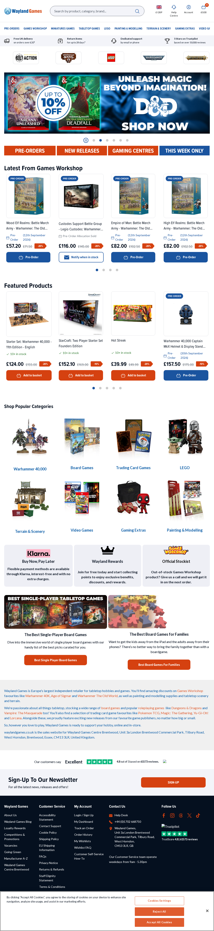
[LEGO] (185, 437)
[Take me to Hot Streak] (133, 313)
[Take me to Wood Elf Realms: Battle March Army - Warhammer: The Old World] (28, 196)
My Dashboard (83, 821)
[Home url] (23, 11)
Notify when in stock (84, 257)
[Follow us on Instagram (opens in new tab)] (172, 815)
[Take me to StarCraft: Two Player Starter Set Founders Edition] (81, 313)
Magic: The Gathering (176, 713)
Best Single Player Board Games (55, 660)
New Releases (82, 150)
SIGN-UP (173, 782)
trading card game (103, 713)
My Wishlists (82, 841)
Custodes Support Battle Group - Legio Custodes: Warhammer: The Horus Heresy (80, 226)
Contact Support (50, 826)
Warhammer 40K (37, 696)
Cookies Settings (159, 900)
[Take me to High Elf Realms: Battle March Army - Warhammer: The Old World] (186, 196)
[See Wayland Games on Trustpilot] (99, 761)
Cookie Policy (48, 832)
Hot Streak (118, 340)
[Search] (137, 11)
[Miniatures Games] (82, 499)
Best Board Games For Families (159, 664)
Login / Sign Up (84, 815)
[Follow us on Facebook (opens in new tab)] (164, 815)
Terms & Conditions (52, 886)
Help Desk (121, 815)
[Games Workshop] (30, 437)
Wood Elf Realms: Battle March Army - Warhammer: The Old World (27, 225)
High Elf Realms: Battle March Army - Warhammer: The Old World (184, 225)
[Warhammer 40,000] (82, 437)
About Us (10, 815)
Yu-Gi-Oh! (201, 713)
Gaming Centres (133, 150)
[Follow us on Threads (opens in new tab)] (181, 815)
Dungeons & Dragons (186, 708)
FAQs (42, 856)
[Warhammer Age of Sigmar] (133, 499)
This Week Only (184, 150)
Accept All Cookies (159, 922)
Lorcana (16, 718)
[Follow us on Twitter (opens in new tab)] (189, 815)
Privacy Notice (48, 863)
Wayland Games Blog (18, 821)
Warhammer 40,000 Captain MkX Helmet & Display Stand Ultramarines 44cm (183, 343)
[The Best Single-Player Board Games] (55, 612)
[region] (107, 911)
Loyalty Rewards (15, 828)
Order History (83, 834)
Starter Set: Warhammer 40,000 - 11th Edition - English (29, 344)
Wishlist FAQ (82, 847)
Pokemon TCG (148, 713)
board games (110, 708)
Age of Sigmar (61, 696)
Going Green (12, 852)
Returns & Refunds (51, 869)
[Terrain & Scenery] (30, 500)
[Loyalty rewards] (107, 550)
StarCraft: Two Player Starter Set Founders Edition (81, 343)
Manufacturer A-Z (16, 858)
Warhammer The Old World (98, 696)
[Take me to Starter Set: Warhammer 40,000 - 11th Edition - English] (29, 314)
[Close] (207, 911)
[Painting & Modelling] (185, 499)
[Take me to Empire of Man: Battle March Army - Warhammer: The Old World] (133, 196)
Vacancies (10, 845)
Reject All (159, 911)
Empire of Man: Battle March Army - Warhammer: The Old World (130, 225)
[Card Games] (133, 437)
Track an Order (84, 828)
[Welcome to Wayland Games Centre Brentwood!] (159, 611)
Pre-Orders (30, 150)
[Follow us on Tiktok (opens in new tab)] (198, 815)
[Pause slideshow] (85, 140)
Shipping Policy (49, 839)
